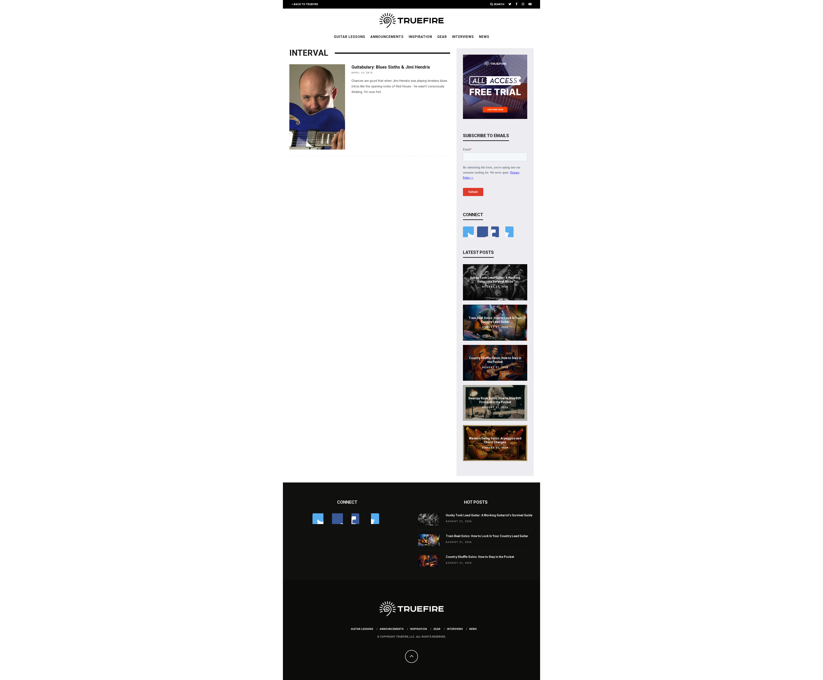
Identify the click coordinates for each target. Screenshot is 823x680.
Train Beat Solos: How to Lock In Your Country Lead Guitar (487, 536)
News (484, 37)
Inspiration (420, 37)
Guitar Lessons (349, 37)
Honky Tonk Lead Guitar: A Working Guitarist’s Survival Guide (489, 515)
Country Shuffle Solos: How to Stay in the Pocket (480, 557)
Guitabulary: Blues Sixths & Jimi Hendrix (390, 67)
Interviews (463, 37)
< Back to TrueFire (304, 4)
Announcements (387, 37)
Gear (442, 37)
